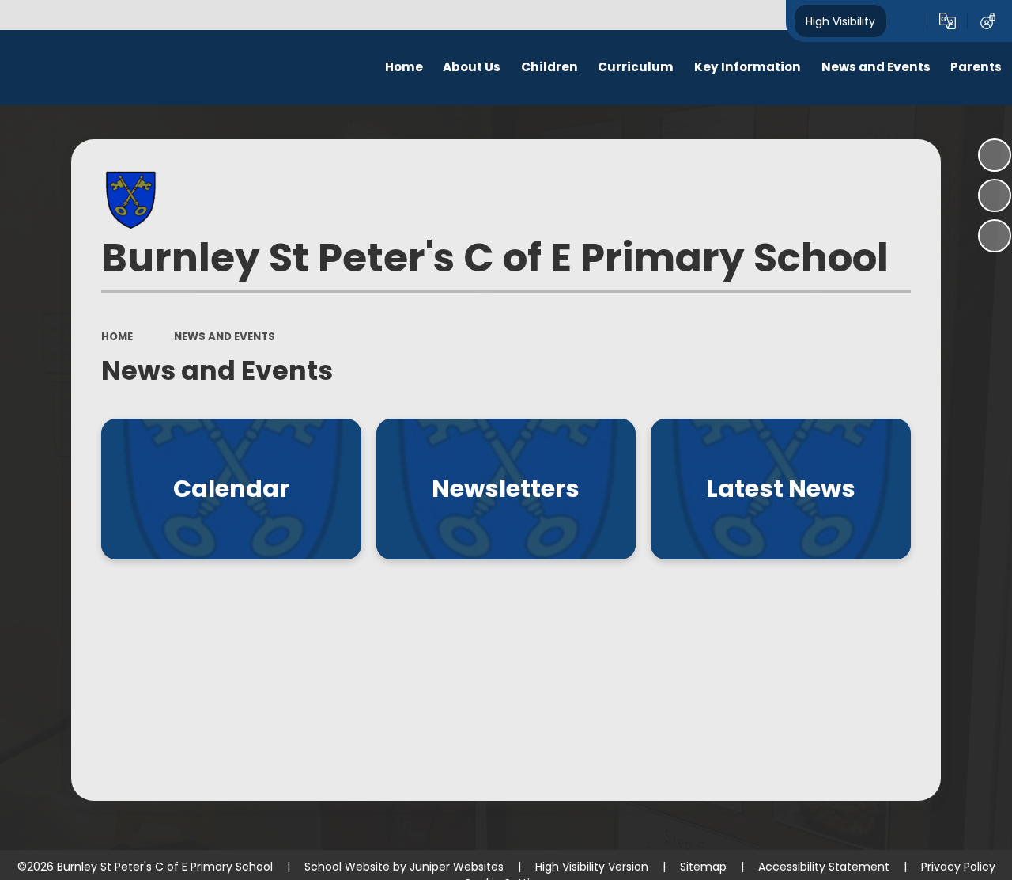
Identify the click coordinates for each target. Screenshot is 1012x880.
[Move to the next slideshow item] (994, 235)
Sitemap (703, 866)
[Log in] (988, 21)
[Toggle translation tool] (947, 21)
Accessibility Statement (823, 866)
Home (117, 336)
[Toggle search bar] (906, 21)
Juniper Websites (457, 866)
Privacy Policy (958, 866)
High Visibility (840, 20)
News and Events (224, 336)
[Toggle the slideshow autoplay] (994, 155)
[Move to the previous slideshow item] (994, 195)
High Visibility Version (591, 866)
